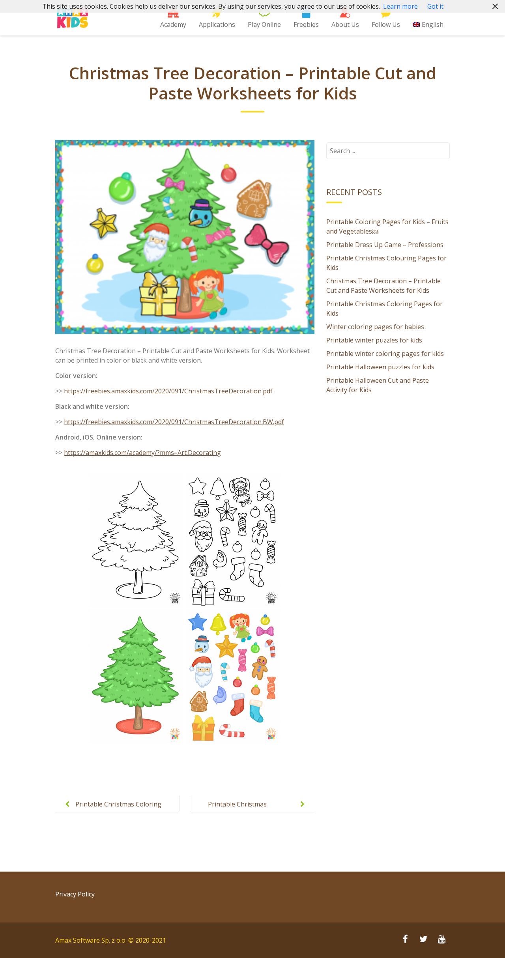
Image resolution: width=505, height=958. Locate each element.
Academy (173, 24)
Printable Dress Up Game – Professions (384, 244)
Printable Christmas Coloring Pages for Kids (118, 810)
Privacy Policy (75, 894)
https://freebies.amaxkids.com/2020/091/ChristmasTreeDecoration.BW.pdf (174, 421)
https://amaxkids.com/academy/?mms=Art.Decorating (142, 452)
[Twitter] (423, 940)
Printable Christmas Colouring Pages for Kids (245, 810)
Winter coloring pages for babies (375, 326)
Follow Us (386, 24)
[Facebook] (405, 940)
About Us (345, 24)
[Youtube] (441, 940)
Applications (217, 24)
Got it (435, 6)
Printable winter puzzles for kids (374, 340)
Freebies (306, 24)
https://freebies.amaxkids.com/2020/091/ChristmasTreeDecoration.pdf (168, 391)
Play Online (264, 24)
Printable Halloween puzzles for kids (380, 367)
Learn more (400, 6)
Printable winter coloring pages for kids (385, 353)
